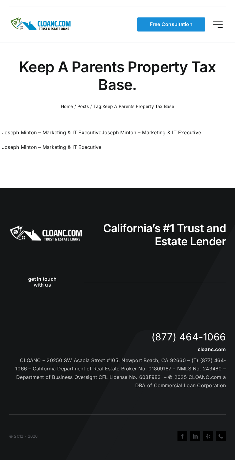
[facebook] (182, 436)
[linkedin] (195, 436)
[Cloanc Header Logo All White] (46, 227)
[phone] (221, 436)
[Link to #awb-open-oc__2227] (218, 24)
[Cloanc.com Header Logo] (41, 20)
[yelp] (208, 436)
